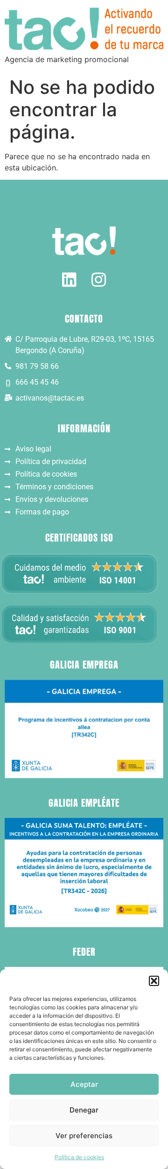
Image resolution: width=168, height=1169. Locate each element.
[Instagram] (98, 279)
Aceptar (84, 1084)
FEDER (84, 951)
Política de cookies (79, 1157)
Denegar (84, 1110)
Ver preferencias (84, 1135)
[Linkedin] (69, 279)
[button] (154, 981)
